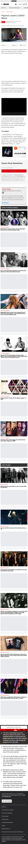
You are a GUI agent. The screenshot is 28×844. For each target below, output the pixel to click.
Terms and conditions (7, 813)
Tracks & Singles (9, 11)
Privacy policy (5, 816)
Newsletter (24, 45)
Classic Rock (17, 21)
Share (5, 45)
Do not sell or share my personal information (12, 831)
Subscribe (20, 4)
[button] (2, 4)
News (3, 22)
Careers (3, 825)
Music (3, 11)
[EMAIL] (3, 193)
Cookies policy (5, 819)
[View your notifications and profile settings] (15, 4)
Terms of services (18, 175)
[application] (14, 105)
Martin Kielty (10, 21)
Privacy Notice (20, 176)
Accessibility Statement (7, 822)
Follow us (16, 45)
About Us (4, 806)
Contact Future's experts (7, 810)
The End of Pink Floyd (14, 7)
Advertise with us (6, 828)
